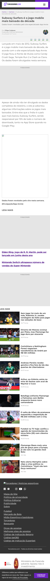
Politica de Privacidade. (20, 577)
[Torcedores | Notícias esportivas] (12, 4)
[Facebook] (5, 489)
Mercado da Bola (13, 514)
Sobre (7, 506)
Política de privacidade (16, 497)
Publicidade (10, 503)
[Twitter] (8, 489)
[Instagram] (16, 489)
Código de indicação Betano (18, 534)
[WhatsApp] (25, 489)
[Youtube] (20, 489)
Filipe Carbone (10, 30)
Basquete (9, 523)
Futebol (8, 511)
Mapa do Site (10, 494)
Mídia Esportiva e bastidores (18, 517)
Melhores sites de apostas (17, 531)
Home (4, 12)
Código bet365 (11, 537)
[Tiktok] (12, 489)
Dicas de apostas (13, 528)
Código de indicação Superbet (19, 540)
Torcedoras (9, 520)
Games (11, 12)
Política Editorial (12, 500)
